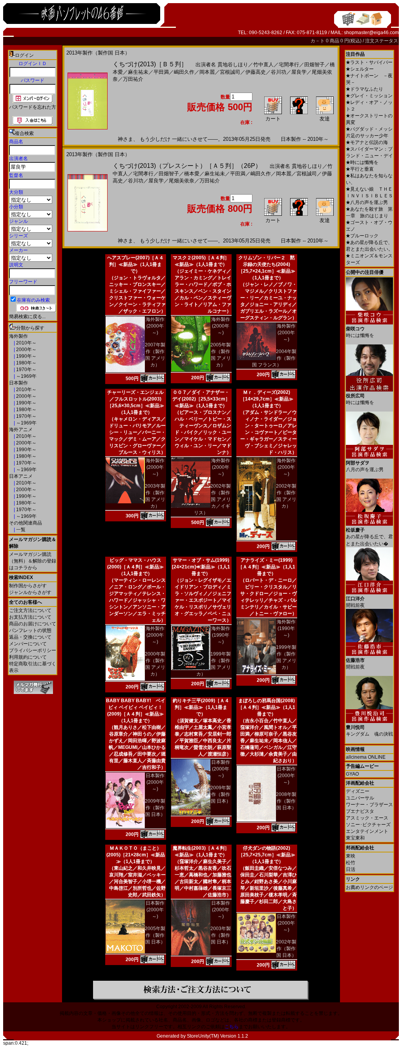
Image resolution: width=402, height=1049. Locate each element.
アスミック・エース (367, 818)
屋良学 (299, 72)
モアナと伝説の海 (367, 142)
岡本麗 (207, 72)
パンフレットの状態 (30, 630)
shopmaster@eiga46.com (371, 32)
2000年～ (26, 349)
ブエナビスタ (360, 811)
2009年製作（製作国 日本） (155, 807)
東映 (350, 856)
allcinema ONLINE (366, 757)
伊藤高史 (255, 72)
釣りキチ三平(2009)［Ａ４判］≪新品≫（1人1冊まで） (201, 707)
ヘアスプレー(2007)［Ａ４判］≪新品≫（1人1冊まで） (135, 264)
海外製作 (18, 336)
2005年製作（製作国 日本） (155, 935)
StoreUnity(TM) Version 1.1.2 (217, 1036)
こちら (232, 1026)
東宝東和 (355, 838)
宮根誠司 (230, 72)
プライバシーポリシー (32, 650)
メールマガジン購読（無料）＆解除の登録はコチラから (32, 561)
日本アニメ (21, 476)
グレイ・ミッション (369, 95)
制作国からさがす (28, 585)
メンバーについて (28, 644)
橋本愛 (191, 174)
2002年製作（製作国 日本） (286, 948)
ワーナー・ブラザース (369, 804)
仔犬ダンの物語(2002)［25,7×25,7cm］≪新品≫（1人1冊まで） (266, 854)
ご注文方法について (30, 610)
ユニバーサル (360, 798)
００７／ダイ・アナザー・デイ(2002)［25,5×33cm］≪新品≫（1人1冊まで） (201, 399)
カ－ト (318, 41)
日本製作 (18, 383)
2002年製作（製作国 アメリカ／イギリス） (212, 499)
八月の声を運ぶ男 (367, 202)
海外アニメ (21, 429)
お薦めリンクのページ (369, 887)
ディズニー (357, 791)
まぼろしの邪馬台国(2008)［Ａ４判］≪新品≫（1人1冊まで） (266, 707)
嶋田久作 (184, 72)
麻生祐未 (138, 72)
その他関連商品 (25, 523)
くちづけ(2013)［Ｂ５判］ (150, 64)
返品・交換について (30, 637)
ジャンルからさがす (30, 592)
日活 (350, 869)
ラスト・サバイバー (369, 62)
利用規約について (28, 657)
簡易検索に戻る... (27, 316)
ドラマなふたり (364, 89)
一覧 (20, 529)
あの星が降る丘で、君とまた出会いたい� (369, 536)
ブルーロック (362, 236)
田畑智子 (314, 64)
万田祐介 (133, 79)
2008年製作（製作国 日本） (286, 801)
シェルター (360, 69)
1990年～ (26, 356)
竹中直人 (263, 64)
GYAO (352, 774)
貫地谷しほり (232, 64)
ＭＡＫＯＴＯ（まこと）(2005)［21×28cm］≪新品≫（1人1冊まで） (135, 854)
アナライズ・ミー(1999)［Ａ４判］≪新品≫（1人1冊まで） (266, 566)
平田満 (161, 72)
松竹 (350, 862)
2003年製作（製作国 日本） (220, 935)
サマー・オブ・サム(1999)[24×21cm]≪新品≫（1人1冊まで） (201, 566)
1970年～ (26, 369)
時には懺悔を (362, 162)
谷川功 (278, 72)
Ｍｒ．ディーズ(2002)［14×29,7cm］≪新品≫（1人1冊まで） (266, 399)
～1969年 (26, 376)
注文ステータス (381, 41)
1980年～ (26, 363)
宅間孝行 (289, 64)
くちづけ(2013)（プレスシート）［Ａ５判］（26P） (187, 165)
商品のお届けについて (32, 623)
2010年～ (26, 343)
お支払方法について (30, 617)
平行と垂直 (360, 169)
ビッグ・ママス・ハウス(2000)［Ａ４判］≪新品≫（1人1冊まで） (135, 566)
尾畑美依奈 (181, 181)
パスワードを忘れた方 (32, 107)
